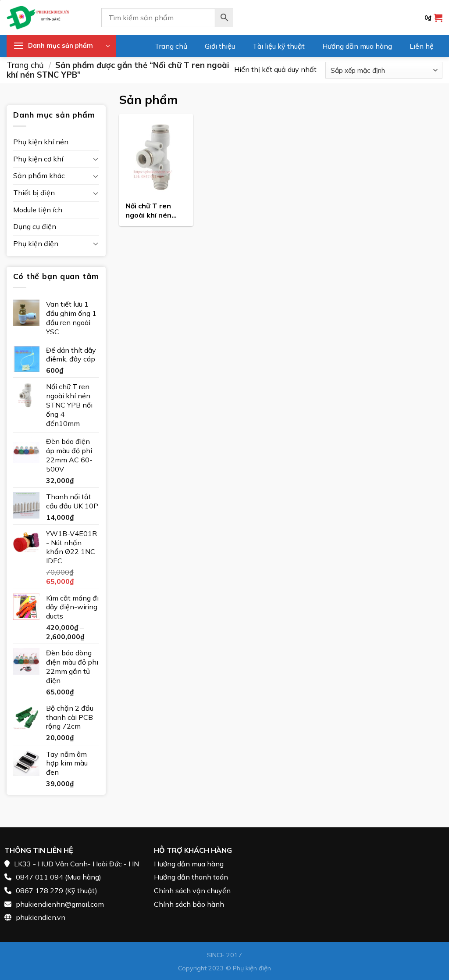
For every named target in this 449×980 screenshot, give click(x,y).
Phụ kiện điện (35, 243)
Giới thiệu (220, 46)
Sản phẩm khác (39, 175)
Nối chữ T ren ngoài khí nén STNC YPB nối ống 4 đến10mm (152, 211)
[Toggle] (95, 159)
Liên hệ (422, 46)
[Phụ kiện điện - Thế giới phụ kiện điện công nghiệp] (47, 17)
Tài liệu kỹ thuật (279, 46)
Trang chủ (171, 46)
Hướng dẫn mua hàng (357, 46)
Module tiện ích (37, 209)
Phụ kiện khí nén (40, 141)
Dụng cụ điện (34, 226)
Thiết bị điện (34, 192)
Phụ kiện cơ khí (38, 158)
